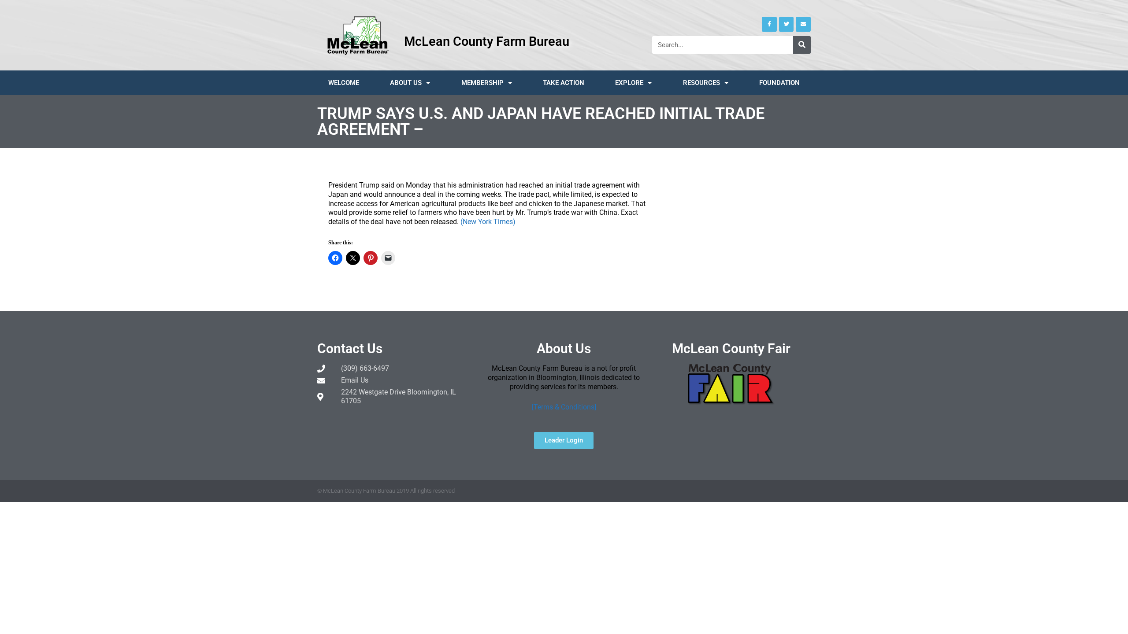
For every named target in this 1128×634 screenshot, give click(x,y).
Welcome (343, 83)
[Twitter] (786, 24)
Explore (629, 83)
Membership (482, 83)
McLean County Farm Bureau (486, 41)
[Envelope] (803, 24)
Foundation (779, 83)
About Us (406, 83)
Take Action (563, 83)
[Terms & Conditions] (564, 407)
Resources (701, 83)
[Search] (802, 45)
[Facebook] (769, 24)
